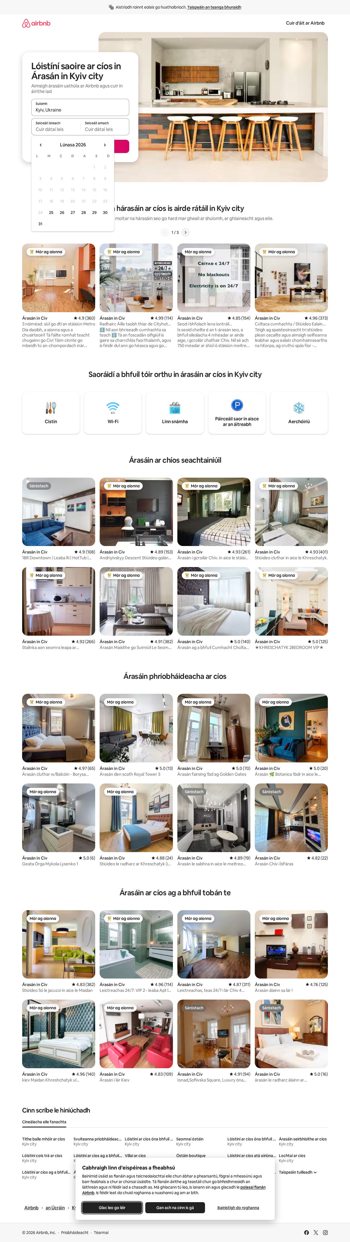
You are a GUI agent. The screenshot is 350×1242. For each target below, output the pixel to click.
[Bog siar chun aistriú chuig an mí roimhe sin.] (41, 145)
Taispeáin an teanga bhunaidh (214, 7)
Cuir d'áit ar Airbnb (305, 23)
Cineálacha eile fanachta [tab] (44, 1121)
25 (51, 212)
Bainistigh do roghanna (238, 1207)
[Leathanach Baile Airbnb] (36, 23)
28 (83, 212)
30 (105, 212)
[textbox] (56, 129)
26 (62, 212)
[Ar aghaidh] (185, 232)
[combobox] (80, 110)
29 (94, 212)
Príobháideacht (75, 1232)
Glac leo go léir (112, 1207)
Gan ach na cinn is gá (175, 1207)
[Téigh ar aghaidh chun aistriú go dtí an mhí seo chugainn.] (104, 145)
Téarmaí (101, 1232)
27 (73, 212)
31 (40, 223)
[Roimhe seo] (164, 232)
